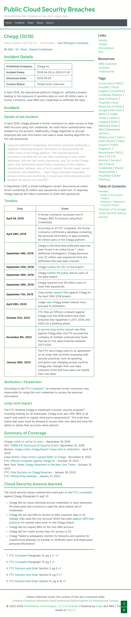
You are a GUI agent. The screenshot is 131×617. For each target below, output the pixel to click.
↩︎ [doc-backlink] (53, 555)
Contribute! (71, 606)
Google (103, 110)
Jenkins (113, 118)
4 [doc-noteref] (11, 417)
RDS (119, 152)
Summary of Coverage (112, 209)
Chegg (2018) (19, 36)
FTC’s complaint (82, 492)
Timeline (104, 198)
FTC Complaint (34, 388)
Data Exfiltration (108, 98)
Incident (103, 191)
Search (50, 22)
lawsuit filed (61, 292)
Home (9, 22)
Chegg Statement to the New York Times (50, 464)
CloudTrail (117, 91)
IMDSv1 (103, 114)
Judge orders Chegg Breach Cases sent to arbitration (47, 449)
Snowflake (105, 175)
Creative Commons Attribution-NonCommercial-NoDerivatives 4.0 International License (65, 600)
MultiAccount (107, 137)
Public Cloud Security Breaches (49, 9)
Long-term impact (109, 205)
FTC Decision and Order (23, 568)
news (120, 137)
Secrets (115, 160)
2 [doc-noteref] (75, 249)
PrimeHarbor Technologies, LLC (43, 606)
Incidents (19, 22)
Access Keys (106, 83)
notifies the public (58, 272)
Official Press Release (24, 476)
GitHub (117, 106)
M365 (114, 121)
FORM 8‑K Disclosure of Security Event (34, 445)
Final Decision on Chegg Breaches (31, 472)
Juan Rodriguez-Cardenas (72, 43)
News (31, 22)
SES (101, 164)
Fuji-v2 (71, 610)
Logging (103, 121)
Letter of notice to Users (28, 441)
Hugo (99, 606)
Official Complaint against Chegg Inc (33, 460)
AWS (10, 49)
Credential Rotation (110, 94)
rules (49, 302)
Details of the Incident (111, 195)
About (40, 22)
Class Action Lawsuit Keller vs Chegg (43, 457)
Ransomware (106, 152)
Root (24, 49)
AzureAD (104, 87)
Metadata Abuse (108, 125)
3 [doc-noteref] (84, 409)
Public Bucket (107, 141)
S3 (17, 49)
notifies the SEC (56, 267)
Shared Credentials (40, 49)
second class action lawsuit (57, 329)
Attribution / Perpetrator (112, 201)
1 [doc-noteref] (47, 179)
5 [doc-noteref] (69, 417)
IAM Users (116, 110)
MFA (101, 129)
